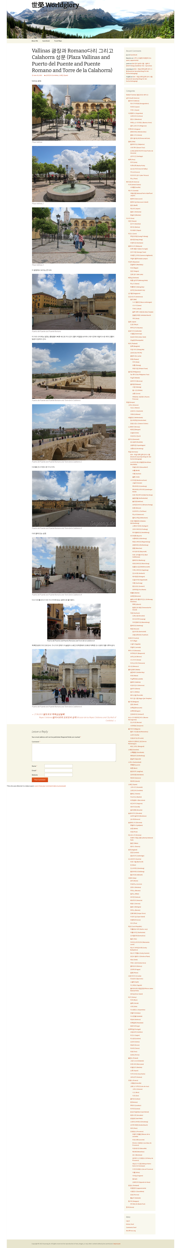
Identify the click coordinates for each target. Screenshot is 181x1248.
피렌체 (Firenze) (135, 920)
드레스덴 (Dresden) (138, 616)
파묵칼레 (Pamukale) (136, 1023)
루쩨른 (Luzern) (135, 765)
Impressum (116, 1244)
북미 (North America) (132, 182)
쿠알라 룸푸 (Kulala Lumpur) (139, 259)
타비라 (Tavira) (135, 1048)
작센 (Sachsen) (135, 613)
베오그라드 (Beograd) (137, 746)
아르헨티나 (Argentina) (135, 113)
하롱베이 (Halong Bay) (137, 287)
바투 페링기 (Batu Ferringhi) (139, 249)
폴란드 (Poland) (133, 1058)
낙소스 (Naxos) (135, 408)
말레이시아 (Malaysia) (135, 246)
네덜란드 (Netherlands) (135, 417)
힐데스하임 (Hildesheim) (140, 518)
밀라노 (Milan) (134, 894)
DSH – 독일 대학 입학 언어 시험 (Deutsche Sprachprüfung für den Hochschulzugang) (139, 71)
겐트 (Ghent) (134, 704)
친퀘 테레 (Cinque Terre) (138, 913)
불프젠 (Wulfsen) (137, 501)
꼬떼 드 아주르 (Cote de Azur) (139, 1086)
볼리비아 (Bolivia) (133, 101)
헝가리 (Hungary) (133, 1201)
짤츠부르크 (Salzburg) (137, 871)
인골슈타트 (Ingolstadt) (139, 580)
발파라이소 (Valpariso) (137, 144)
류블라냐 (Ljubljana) (136, 825)
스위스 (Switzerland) (134, 762)
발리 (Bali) (133, 299)
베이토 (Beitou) (135, 227)
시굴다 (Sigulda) (135, 644)
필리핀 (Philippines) (134, 372)
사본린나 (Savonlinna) (137, 1191)
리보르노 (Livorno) (136, 884)
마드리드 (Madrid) (136, 797)
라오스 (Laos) (132, 234)
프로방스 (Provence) (136, 1131)
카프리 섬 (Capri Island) (137, 917)
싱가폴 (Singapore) (134, 293)
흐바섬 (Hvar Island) (136, 994)
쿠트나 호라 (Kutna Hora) (138, 963)
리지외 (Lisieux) (135, 1109)
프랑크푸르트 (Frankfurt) (140, 635)
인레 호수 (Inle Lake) (136, 274)
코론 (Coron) (136, 393)
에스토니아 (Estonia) (134, 835)
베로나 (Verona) (135, 904)
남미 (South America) (132, 98)
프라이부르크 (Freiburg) (140, 529)
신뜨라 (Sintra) (135, 1042)
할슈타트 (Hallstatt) (136, 875)
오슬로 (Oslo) (134, 433)
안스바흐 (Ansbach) (138, 573)
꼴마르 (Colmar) (135, 1099)
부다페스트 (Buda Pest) (137, 1204)
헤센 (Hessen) (134, 629)
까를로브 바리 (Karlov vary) (139, 929)
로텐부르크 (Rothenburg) (140, 545)
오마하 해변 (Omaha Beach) (139, 1125)
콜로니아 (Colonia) (136, 135)
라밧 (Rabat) (134, 676)
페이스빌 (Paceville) (136, 695)
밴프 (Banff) (134, 205)
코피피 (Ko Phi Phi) (136, 353)
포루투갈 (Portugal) (134, 1029)
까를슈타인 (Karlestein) (137, 932)
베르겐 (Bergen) (135, 429)
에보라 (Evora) (134, 1045)
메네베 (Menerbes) (138, 1152)
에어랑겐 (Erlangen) (138, 576)
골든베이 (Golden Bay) (137, 672)
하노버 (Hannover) (138, 514)
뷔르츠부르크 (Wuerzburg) (140, 563)
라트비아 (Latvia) (133, 638)
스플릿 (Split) (134, 982)
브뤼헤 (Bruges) (135, 711)
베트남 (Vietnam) (133, 278)
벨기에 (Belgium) (133, 702)
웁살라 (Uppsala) (135, 759)
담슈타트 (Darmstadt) (139, 631)
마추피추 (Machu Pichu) (137, 165)
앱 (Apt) (134, 1179)
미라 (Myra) (133, 1000)
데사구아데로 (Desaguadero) (139, 103)
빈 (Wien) (133, 865)
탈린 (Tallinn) (134, 843)
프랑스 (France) (133, 1080)
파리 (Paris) (133, 1128)
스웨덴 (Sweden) (133, 750)
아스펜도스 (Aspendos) (137, 1010)
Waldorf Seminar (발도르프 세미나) (137, 95)
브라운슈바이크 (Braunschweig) (142, 505)
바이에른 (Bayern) (136, 536)
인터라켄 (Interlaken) (137, 775)
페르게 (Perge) (135, 1026)
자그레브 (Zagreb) (136, 985)
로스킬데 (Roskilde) (136, 442)
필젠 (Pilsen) (134, 973)
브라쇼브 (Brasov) (136, 656)
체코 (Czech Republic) (135, 926)
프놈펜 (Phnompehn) (136, 340)
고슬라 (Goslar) (137, 483)
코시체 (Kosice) (135, 819)
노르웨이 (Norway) (134, 427)
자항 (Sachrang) (137, 583)
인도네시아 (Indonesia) (135, 297)
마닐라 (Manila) (135, 378)
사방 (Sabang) (136, 387)
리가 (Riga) (133, 641)
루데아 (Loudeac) (135, 1105)
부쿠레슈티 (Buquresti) (137, 653)
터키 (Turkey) (132, 997)
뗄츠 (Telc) (133, 939)
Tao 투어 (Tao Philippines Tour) (139, 374)
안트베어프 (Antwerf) (137, 714)
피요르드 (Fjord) (135, 436)
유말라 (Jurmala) (135, 647)
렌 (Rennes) (134, 1102)
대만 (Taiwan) (132, 221)
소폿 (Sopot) (134, 1071)
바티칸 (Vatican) (135, 897)
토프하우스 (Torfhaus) (139, 511)
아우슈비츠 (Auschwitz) (137, 1074)
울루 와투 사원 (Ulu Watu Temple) (142, 312)
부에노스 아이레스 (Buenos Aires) (141, 122)
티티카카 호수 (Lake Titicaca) (139, 175)
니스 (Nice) (135, 1092)
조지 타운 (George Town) (138, 252)
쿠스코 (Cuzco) (135, 172)
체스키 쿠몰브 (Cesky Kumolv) (139, 953)
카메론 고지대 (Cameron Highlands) (141, 255)
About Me (35, 41)
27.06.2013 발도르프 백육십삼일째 (48, 714)
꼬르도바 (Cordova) (136, 116)
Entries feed (130, 1224)
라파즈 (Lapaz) (135, 107)
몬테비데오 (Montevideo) (138, 132)
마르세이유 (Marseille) (139, 1148)
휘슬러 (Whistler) (135, 215)
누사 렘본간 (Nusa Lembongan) (142, 302)
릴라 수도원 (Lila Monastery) (139, 732)
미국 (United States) (134, 185)
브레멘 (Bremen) (135, 596)
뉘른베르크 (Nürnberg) (139, 538)
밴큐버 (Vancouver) (136, 199)
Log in (128, 1221)
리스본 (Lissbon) (135, 1038)
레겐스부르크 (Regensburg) (141, 542)
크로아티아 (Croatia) (134, 976)
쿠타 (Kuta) (135, 318)
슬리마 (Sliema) (135, 689)
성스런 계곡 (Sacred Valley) (139, 169)
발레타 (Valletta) (135, 682)
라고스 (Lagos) (135, 1035)
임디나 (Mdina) (135, 692)
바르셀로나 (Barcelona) (137, 800)
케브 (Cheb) (134, 960)
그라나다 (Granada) (136, 787)
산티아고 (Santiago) (136, 156)
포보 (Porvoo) (134, 1195)
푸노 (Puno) (134, 179)
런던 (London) (134, 852)
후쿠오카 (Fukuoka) (136, 328)
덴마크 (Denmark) (133, 439)
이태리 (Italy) (132, 878)
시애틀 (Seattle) (135, 187)
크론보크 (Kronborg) (136, 448)
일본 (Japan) (132, 322)
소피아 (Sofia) (134, 735)
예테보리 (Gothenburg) (137, 756)
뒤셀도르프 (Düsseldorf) (140, 467)
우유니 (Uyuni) (134, 110)
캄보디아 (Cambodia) (135, 331)
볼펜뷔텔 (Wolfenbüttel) (140, 498)
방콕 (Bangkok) (135, 346)
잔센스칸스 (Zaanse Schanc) (139, 423)
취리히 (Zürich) (135, 781)
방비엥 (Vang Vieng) (136, 240)
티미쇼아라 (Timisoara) (137, 663)
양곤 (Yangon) (134, 271)
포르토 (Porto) (134, 1055)
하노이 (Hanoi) (134, 284)
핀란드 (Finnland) (133, 1185)
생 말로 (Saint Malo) (136, 1118)
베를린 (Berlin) (134, 593)
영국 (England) (132, 850)
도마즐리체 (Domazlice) (137, 936)
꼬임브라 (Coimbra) (136, 1032)
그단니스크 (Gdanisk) (137, 1061)
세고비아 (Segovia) (136, 803)
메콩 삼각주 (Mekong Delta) (139, 280)
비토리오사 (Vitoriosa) (137, 685)
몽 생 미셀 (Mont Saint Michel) (139, 1112)
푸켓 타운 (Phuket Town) (140, 368)
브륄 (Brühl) (136, 470)
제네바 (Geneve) (135, 778)
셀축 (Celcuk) (134, 1003)
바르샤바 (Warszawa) (137, 1064)
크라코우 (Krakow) (136, 1077)
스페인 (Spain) (63, 75)
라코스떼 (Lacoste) (138, 1140)
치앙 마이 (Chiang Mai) (137, 349)
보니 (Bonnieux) (137, 1155)
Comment (36, 742)
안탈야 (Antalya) (135, 1013)
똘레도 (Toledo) (135, 794)
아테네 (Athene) (135, 414)
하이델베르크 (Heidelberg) (140, 532)
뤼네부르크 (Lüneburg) (139, 486)
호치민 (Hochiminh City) (137, 290)
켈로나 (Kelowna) (135, 212)
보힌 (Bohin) (134, 828)
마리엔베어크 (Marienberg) (141, 622)
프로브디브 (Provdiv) (137, 738)
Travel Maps (58, 41)
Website (35, 775)
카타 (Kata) (135, 362)
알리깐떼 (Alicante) (136, 810)
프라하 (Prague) (135, 969)
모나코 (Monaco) (133, 666)
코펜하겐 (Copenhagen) (137, 445)
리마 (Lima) (133, 162)
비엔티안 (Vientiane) (136, 243)
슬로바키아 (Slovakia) (135, 813)
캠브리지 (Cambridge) (137, 856)
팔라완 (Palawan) (135, 384)
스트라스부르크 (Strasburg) (139, 1122)
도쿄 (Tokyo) (134, 324)
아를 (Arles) (136, 1172)
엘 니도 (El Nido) (137, 390)
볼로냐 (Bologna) (135, 907)
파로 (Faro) (133, 1051)
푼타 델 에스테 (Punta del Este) (140, 138)
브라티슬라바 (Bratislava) (138, 816)
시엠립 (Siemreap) (136, 334)
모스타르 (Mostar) (136, 722)
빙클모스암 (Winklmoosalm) (141, 567)
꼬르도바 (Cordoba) (52, 75)
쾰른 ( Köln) (136, 477)
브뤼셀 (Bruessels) (136, 708)
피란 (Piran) (134, 832)
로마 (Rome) (134, 881)
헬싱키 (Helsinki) (135, 1198)
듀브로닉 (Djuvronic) (136, 979)
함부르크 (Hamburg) (136, 625)
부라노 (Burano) (135, 910)
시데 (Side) (133, 1006)
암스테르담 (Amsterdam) (138, 420)
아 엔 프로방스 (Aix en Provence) (142, 1169)
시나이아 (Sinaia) (135, 660)
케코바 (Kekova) (135, 1019)
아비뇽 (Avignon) (137, 1176)
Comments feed (131, 1227)
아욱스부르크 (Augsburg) (140, 570)
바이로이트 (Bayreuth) (139, 551)
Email (34, 770)
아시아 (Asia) (130, 218)
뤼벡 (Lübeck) (136, 604)
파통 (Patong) (136, 365)
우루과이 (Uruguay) (134, 129)
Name (34, 766)
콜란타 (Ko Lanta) (135, 356)
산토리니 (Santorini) (136, 411)
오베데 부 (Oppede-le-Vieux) (141, 1182)
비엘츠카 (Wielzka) (136, 1067)
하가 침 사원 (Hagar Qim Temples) (141, 698)
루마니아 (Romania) (134, 651)
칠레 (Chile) (131, 141)
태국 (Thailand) (132, 343)
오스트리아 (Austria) (134, 859)
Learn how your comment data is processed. (50, 786)
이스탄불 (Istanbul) (136, 1016)
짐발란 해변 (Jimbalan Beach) (141, 315)
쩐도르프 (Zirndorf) (138, 586)
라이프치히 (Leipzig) (138, 619)
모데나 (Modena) (135, 887)
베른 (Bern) (133, 768)
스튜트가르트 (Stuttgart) (140, 526)
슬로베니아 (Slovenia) (135, 822)
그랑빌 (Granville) (135, 1083)
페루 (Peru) (131, 159)
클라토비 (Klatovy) (136, 966)
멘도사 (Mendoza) (136, 119)
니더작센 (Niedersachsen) (138, 480)
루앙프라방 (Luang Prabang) (139, 236)
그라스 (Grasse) (137, 1089)
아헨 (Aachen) (136, 474)
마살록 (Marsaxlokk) (136, 679)
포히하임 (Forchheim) (139, 590)
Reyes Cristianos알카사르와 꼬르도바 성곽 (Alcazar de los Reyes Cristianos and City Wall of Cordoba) (77, 719)
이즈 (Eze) (135, 1096)
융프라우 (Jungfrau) (136, 771)
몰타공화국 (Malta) (134, 670)
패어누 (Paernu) (135, 846)
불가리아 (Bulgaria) (134, 729)
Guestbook (46, 41)
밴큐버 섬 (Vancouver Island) (139, 202)
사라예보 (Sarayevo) (136, 726)
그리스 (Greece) (133, 405)
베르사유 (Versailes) (136, 1115)
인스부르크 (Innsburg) (137, 868)
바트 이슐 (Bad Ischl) (136, 862)
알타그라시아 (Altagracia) (138, 126)
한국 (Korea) (130, 1207)
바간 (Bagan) (134, 268)
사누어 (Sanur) (137, 305)
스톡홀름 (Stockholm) (137, 752)
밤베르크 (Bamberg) (138, 560)
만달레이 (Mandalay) (136, 265)
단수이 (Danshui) (135, 224)
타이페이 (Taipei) (135, 230)
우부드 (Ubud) (136, 309)
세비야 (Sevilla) (135, 807)
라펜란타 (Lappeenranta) (138, 1188)
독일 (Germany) (133, 452)
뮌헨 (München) (137, 548)
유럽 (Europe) (130, 402)
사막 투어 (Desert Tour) (137, 147)
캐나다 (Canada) (133, 191)
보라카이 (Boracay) (136, 381)
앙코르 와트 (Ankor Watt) (138, 337)
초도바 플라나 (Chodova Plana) (140, 956)
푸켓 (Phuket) (134, 359)
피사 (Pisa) (133, 923)
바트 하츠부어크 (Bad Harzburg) (142, 495)
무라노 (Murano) (135, 890)
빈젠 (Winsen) (136, 508)
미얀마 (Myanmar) (133, 262)
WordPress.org (131, 1231)
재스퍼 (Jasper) (135, 208)
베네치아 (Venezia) (136, 900)
